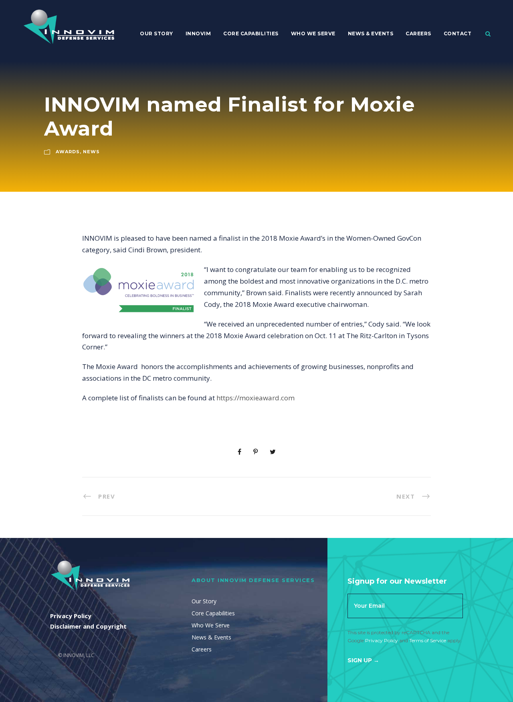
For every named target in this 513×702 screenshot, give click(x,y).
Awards (68, 151)
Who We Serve (313, 33)
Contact (458, 33)
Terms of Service (427, 640)
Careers (418, 33)
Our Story (156, 33)
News (91, 151)
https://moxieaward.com (255, 397)
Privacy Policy (381, 640)
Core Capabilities (251, 33)
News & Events (371, 33)
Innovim (198, 33)
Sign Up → (363, 660)
